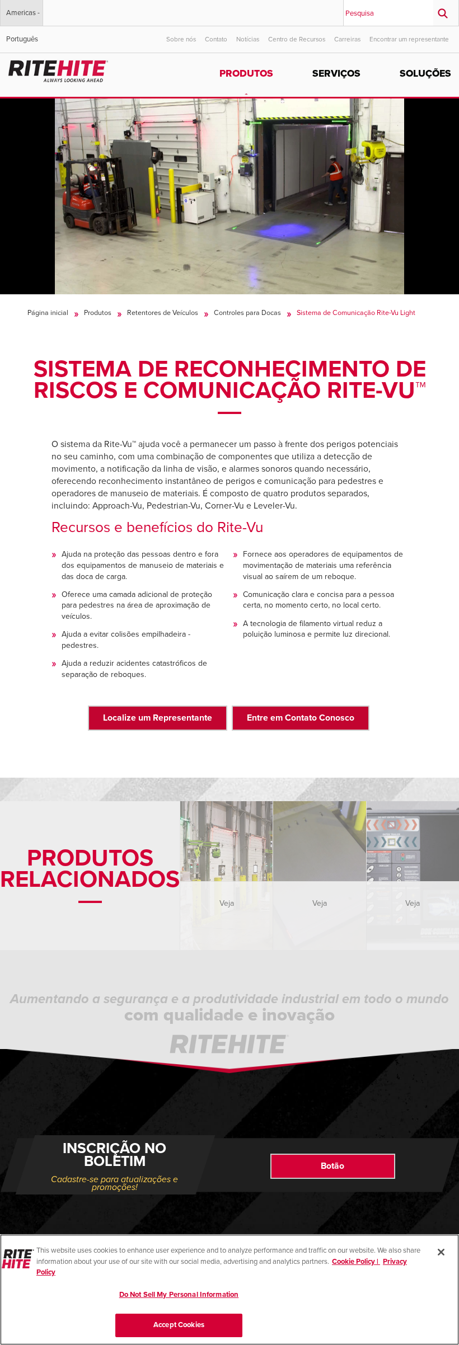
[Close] (441, 1252)
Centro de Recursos (296, 39)
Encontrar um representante (409, 39)
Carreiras (347, 39)
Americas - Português (23, 17)
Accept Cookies (178, 1324)
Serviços (336, 73)
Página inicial (47, 312)
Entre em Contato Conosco (300, 718)
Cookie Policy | (356, 1261)
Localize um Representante (157, 718)
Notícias (247, 39)
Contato (216, 39)
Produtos (246, 73)
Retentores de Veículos (162, 312)
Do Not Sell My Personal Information (179, 1294)
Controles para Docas (247, 312)
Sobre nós (181, 39)
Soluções (425, 73)
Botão (332, 1166)
